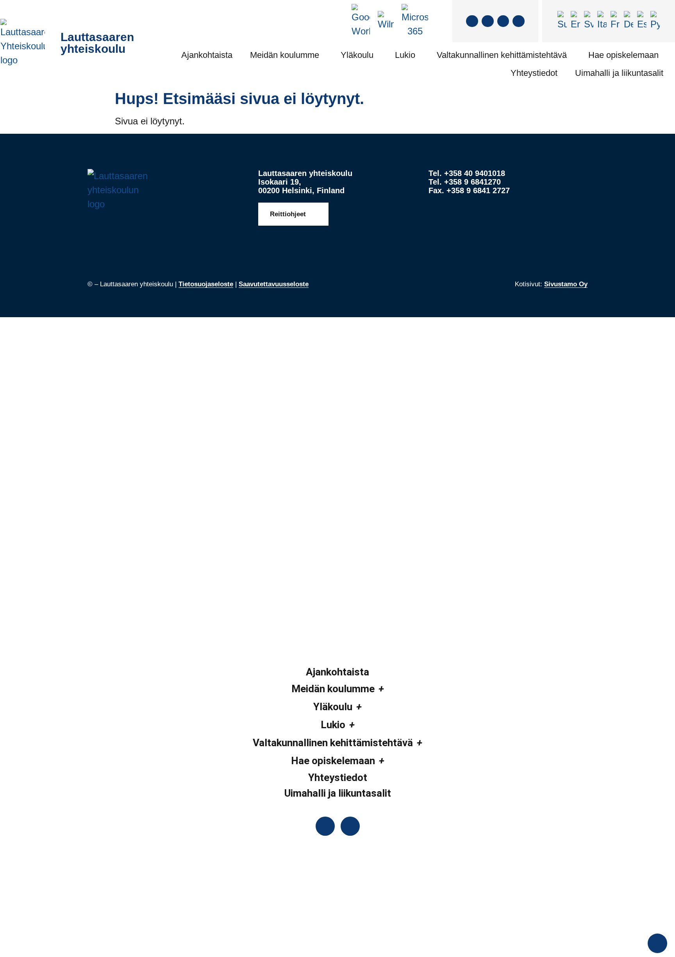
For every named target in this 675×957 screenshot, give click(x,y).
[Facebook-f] (325, 826)
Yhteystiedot (534, 73)
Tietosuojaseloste (206, 284)
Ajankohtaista (206, 55)
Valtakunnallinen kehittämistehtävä (502, 55)
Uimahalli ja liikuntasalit (619, 73)
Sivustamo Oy (566, 284)
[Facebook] (472, 21)
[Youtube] (518, 21)
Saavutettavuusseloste (274, 284)
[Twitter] (488, 21)
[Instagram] (503, 21)
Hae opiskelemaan (623, 55)
